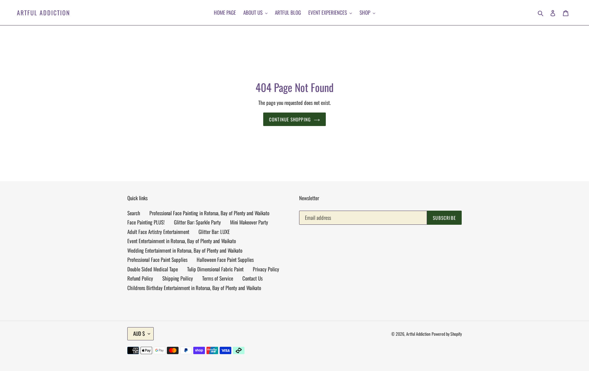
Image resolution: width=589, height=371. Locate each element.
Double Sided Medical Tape (152, 269)
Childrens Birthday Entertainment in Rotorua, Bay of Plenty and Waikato (194, 288)
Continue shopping (290, 119)
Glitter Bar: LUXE (214, 231)
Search (133, 213)
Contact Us (252, 278)
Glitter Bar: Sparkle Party (197, 222)
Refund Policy (140, 278)
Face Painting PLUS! (146, 222)
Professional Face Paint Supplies (157, 259)
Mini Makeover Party (249, 222)
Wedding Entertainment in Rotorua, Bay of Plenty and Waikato (184, 250)
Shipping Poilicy (177, 278)
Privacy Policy (266, 269)
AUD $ (139, 333)
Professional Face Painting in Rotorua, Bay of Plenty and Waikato (209, 213)
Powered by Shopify (447, 334)
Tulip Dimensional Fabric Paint (215, 269)
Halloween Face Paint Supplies (225, 259)
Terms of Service (217, 278)
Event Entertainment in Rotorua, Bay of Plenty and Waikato (181, 241)
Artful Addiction (43, 12)
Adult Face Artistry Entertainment (158, 231)
